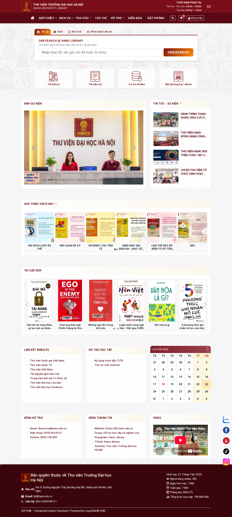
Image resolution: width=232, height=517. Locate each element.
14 (189, 376)
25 (163, 391)
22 (197, 384)
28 (163, 362)
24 (154, 391)
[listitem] (53, 78)
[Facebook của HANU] (226, 430)
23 (206, 384)
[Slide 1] (50, 180)
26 (171, 391)
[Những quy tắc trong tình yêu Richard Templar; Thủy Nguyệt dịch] (100, 300)
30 (180, 362)
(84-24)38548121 (46, 501)
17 (154, 384)
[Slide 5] (72, 180)
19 (171, 384)
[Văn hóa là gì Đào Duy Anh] (161, 300)
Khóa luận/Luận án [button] (101, 31)
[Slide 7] (84, 180)
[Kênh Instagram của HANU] (226, 462)
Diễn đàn (135, 18)
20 (180, 384)
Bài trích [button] (77, 31)
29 (171, 362)
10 (154, 376)
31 (189, 362)
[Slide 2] (56, 180)
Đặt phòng (156, 18)
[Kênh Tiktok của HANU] (226, 451)
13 (180, 376)
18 (163, 384)
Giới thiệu (46, 18)
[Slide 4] (67, 180)
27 (154, 362)
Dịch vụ (65, 18)
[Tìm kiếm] (173, 18)
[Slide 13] (117, 180)
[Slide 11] (106, 180)
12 (171, 376)
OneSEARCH (178, 52)
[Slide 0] (44, 180)
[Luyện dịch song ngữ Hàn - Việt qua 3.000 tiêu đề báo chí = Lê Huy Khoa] (131, 300)
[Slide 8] (89, 180)
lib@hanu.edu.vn (42, 496)
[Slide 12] (111, 180)
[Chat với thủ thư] (226, 419)
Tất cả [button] (44, 31)
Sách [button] (60, 31)
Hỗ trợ (116, 18)
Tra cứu (82, 18)
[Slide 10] (100, 180)
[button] (56, 18)
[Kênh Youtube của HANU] (226, 440)
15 (197, 376)
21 (189, 384)
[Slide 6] (78, 180)
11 (163, 376)
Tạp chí (100, 18)
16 (206, 376)
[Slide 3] (61, 180)
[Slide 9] (95, 180)
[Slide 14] (122, 180)
